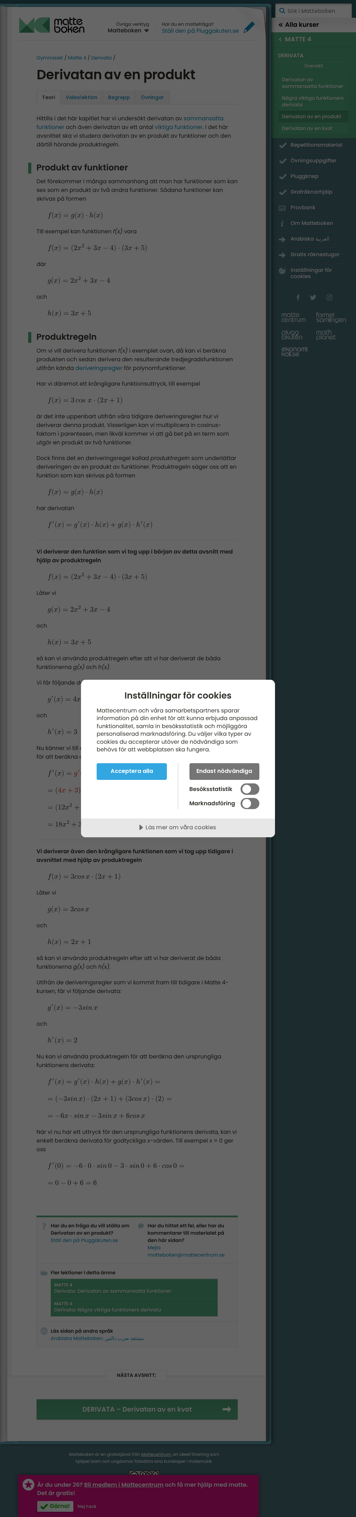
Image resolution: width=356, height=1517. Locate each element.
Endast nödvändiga (224, 771)
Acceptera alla (132, 771)
